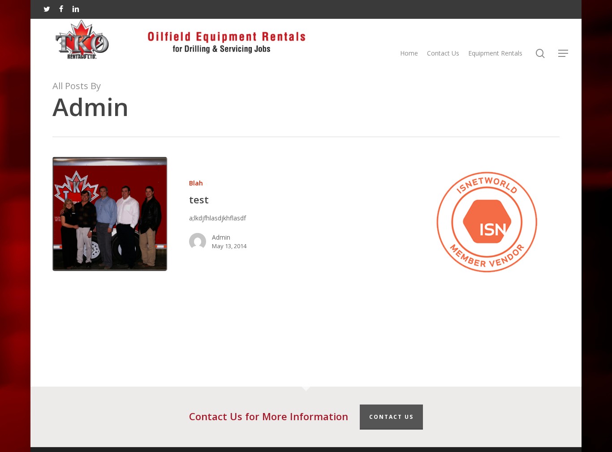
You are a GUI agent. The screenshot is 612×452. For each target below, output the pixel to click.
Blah (196, 183)
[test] (109, 214)
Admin (221, 237)
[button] (563, 53)
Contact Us (391, 417)
